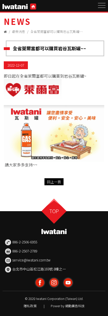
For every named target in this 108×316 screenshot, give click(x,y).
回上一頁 (54, 181)
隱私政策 (30, 305)
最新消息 (18, 31)
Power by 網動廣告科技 (68, 305)
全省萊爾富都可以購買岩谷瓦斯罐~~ (56, 31)
